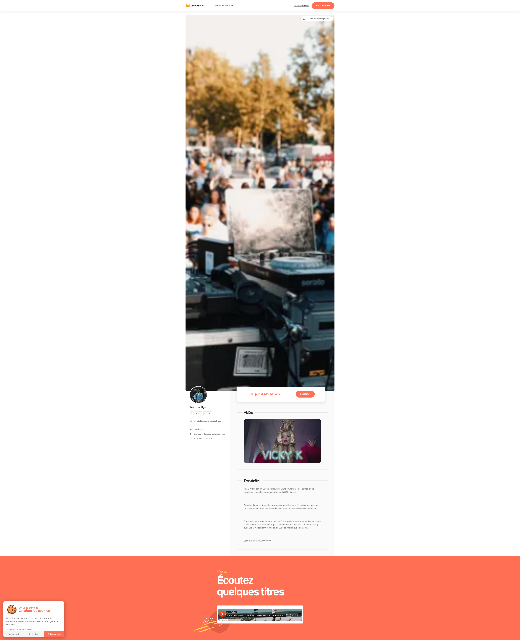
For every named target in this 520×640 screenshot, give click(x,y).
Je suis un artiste (301, 6)
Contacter (305, 394)
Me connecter (323, 5)
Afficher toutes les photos (317, 19)
